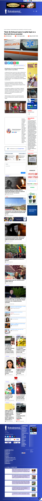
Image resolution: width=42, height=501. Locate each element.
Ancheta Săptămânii (24, 428)
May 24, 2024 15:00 (34, 36)
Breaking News (25, 433)
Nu (29, 114)
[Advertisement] (21, 21)
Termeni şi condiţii (9, 460)
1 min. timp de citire (21, 36)
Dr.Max (31, 450)
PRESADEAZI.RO (31, 449)
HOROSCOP (32, 170)
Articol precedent (9, 153)
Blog (23, 438)
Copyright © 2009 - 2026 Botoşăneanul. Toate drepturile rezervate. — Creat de (21, 499)
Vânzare (36, 183)
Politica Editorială (24, 444)
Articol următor (22, 153)
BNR (31, 183)
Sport (23, 441)
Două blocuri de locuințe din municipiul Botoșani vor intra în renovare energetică (11, 157)
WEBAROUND (36, 499)
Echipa (23, 445)
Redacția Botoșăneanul (16, 129)
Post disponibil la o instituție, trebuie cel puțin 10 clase (17, 329)
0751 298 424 (7, 432)
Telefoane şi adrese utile (10, 457)
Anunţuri (7, 456)
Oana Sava (21, 159)
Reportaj (24, 436)
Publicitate (7, 453)
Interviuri (24, 437)
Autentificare (34, 0)
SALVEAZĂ (23, 172)
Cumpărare (33, 183)
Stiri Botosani (8, 29)
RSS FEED (7, 461)
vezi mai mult (31, 150)
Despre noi (7, 451)
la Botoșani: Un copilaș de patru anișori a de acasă (22, 157)
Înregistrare (39, 0)
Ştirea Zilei (24, 430)
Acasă (5, 29)
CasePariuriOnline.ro (28, 449)
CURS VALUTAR (32, 181)
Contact (7, 454)
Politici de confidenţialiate (10, 459)
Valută (28, 183)
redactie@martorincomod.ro (9, 434)
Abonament (7, 463)
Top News (24, 431)
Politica (7, 335)
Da (29, 113)
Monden (24, 440)
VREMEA (32, 187)
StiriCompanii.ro (31, 451)
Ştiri (23, 434)
